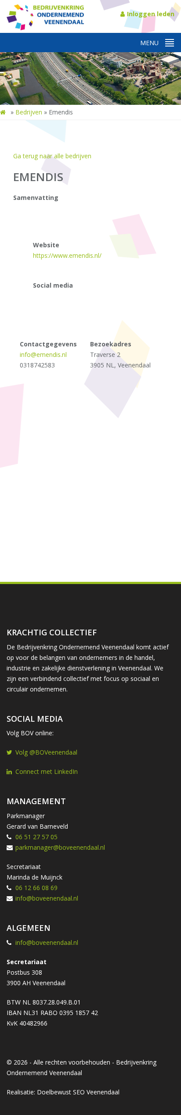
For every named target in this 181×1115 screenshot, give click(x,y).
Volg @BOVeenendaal (46, 752)
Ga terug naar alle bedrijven (52, 156)
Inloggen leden (150, 14)
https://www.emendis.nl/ (67, 255)
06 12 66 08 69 (36, 887)
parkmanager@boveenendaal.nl (60, 847)
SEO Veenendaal (96, 1092)
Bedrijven (28, 112)
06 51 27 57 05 (36, 837)
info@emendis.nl (43, 354)
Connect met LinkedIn (46, 771)
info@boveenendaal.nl (46, 898)
